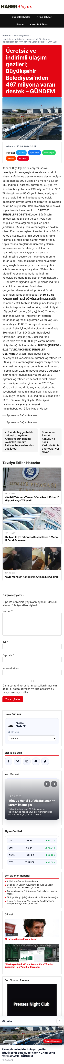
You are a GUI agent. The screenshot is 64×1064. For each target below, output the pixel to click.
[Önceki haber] (47, 784)
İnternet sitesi (10, 668)
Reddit (11, 158)
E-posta (8, 655)
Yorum (7, 611)
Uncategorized (21, 35)
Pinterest (23, 158)
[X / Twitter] (17, 761)
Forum (20, 24)
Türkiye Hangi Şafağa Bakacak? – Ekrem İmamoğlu (32, 897)
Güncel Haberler (21, 16)
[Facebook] (8, 761)
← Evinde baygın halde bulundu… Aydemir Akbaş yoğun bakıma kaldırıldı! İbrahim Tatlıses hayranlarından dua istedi (19, 440)
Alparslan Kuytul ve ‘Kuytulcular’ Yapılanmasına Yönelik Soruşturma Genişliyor (30, 902)
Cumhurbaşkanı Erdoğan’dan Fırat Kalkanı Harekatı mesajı (32, 892)
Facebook (34, 152)
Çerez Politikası (39, 24)
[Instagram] (27, 761)
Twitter (21, 152)
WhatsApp (49, 152)
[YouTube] (36, 761)
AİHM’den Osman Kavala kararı (22, 881)
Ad (5, 642)
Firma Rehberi (44, 16)
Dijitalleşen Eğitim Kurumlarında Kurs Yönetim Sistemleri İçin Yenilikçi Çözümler (30, 886)
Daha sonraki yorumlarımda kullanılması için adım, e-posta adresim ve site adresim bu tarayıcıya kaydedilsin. (29, 689)
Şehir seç (13, 732)
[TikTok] (45, 761)
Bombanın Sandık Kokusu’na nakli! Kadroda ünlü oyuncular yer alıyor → (50, 442)
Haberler (6, 35)
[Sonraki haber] (54, 784)
